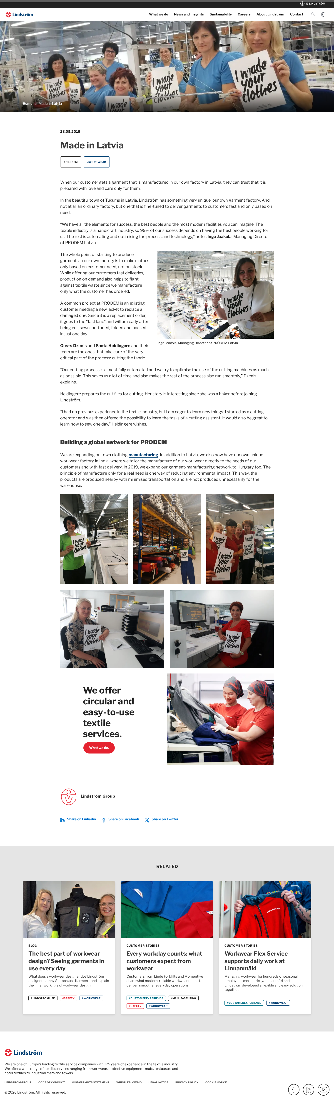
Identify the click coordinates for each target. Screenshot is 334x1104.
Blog (32, 945)
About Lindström (270, 14)
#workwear (96, 162)
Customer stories (143, 945)
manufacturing (143, 454)
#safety (68, 998)
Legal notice (158, 1082)
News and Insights (189, 14)
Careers (244, 14)
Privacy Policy (187, 1082)
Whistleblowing (129, 1082)
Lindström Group (18, 1082)
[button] (313, 14)
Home (27, 104)
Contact (296, 14)
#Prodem (71, 162)
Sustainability (221, 14)
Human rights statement (90, 1082)
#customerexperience (146, 998)
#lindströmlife (43, 998)
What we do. (99, 748)
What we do (158, 14)
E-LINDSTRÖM (312, 3)
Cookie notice (216, 1082)
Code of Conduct (51, 1082)
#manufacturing (183, 998)
